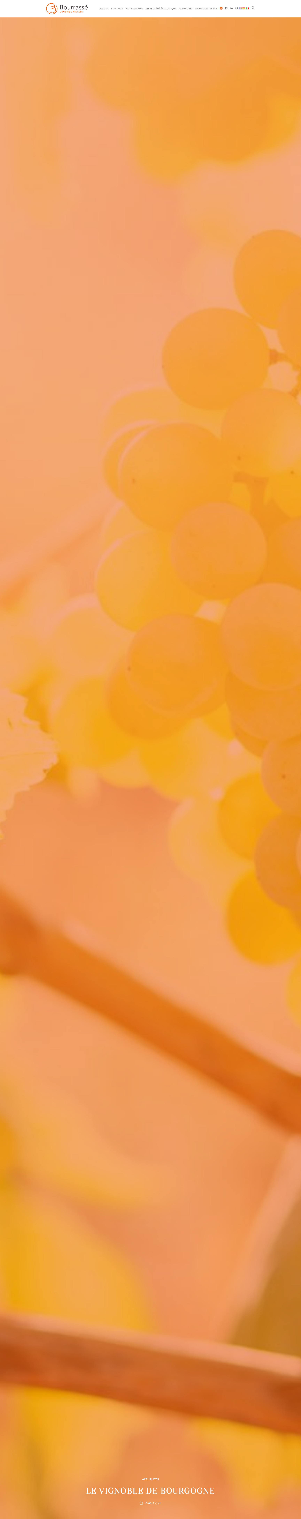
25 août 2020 (153, 1503)
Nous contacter (206, 9)
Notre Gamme (134, 9)
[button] (253, 8)
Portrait (117, 9)
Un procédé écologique (161, 9)
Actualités (186, 9)
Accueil (104, 9)
